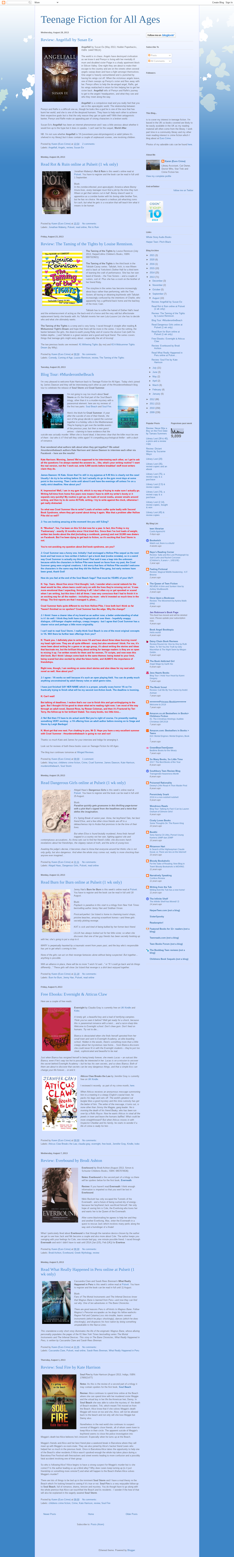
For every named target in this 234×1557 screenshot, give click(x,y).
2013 (152, 277)
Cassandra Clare (57, 1350)
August (156, 298)
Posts (153, 55)
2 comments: (89, 144)
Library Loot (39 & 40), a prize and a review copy (157, 441)
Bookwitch (155, 540)
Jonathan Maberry (57, 227)
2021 (152, 255)
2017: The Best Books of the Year (165, 762)
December (157, 281)
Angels (61, 147)
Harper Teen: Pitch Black (158, 242)
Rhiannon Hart (157, 846)
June (155, 372)
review (69, 147)
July (154, 368)
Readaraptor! (156, 922)
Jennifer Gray (119, 1144)
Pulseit (77, 174)
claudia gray (84, 1144)
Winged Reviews (85, 752)
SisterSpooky (157, 916)
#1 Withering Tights (88, 344)
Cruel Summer (96, 762)
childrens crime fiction (69, 762)
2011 (152, 403)
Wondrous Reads (159, 806)
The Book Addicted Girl (162, 661)
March (155, 385)
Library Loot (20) (154, 459)
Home (91, 1514)
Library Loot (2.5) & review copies (155, 485)
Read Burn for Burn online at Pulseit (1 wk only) (81, 882)
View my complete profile (158, 176)
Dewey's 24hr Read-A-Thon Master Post (168, 785)
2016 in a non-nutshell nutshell (164, 797)
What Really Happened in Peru (124, 1350)
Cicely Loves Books (160, 820)
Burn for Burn (55, 977)
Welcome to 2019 (158, 704)
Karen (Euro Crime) (175, 161)
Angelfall (52, 147)
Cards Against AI (157, 531)
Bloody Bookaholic (160, 861)
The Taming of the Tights (111, 357)
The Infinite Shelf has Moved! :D (164, 901)
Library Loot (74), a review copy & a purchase (155, 494)
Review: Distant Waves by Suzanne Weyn (155, 451)
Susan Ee (79, 147)
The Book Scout (158, 687)
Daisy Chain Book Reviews (164, 641)
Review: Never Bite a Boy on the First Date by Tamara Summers (156, 431)
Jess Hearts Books (159, 673)
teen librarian (157, 528)
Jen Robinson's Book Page (164, 612)
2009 (152, 412)
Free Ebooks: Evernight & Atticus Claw (74, 994)
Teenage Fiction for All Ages (100, 19)
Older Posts (132, 1514)
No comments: (89, 223)
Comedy (53, 357)
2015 (152, 268)
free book (106, 1144)
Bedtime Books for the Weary (163, 750)
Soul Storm (66, 766)
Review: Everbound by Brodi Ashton (71, 1160)
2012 (152, 399)
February (157, 389)
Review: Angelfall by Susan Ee (67, 40)
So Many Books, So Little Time (166, 759)
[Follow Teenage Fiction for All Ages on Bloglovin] (161, 37)
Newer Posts (49, 1514)
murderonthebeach (50, 766)
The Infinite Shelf (159, 898)
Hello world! (155, 632)
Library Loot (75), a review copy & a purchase (155, 477)
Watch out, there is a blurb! (162, 543)
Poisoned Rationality (161, 782)
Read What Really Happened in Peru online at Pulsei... (167, 354)
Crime (84, 762)
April (155, 381)
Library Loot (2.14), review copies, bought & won (157, 505)
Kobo (76, 1010)
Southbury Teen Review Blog (165, 771)
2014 (152, 272)
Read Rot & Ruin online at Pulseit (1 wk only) (79, 164)
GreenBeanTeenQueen (161, 747)
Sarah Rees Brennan (97, 1350)
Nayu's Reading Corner (162, 552)
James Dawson (111, 762)
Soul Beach (91, 406)
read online (81, 227)
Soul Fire (106, 406)
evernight (96, 1144)
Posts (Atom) (97, 1524)
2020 (152, 259)
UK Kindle (126, 1007)
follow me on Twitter (183, 190)
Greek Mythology (83, 1252)
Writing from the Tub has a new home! (167, 890)
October (156, 289)
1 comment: (88, 759)
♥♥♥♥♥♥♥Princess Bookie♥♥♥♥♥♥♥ (168, 701)
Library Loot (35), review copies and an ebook (156, 466)
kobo (137, 1144)
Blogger (131, 1550)
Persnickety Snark (159, 794)
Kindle (130, 1144)
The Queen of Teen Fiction (164, 583)
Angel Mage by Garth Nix (161, 664)
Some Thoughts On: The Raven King (167, 823)
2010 (152, 408)
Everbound (68, 1252)
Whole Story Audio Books (158, 237)
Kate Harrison (127, 762)
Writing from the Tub (161, 887)
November (157, 285)
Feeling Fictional (159, 569)
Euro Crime (165, 138)
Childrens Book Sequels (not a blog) (169, 959)
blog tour (53, 762)
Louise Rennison (82, 357)
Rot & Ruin (93, 227)
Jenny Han (68, 977)
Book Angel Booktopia (162, 629)
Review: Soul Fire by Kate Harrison (70, 1367)
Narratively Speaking (161, 875)
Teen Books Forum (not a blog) (166, 944)
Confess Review (157, 878)
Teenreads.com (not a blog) (164, 937)
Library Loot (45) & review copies (155, 513)
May (154, 376)
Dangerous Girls (70, 865)
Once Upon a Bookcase (162, 598)
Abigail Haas (54, 865)
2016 (152, 264)
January (156, 394)
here (132, 1085)
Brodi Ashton (55, 1252)
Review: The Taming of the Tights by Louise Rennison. (87, 244)
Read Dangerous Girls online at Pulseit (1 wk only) (83, 782)
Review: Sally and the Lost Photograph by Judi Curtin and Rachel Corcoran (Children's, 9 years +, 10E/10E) (169, 558)
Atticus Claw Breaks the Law (62, 1144)
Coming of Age (65, 357)
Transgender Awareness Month (164, 774)
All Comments (157, 61)
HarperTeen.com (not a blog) (165, 910)
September (158, 294)
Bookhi (153, 832)
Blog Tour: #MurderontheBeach (67, 374)
